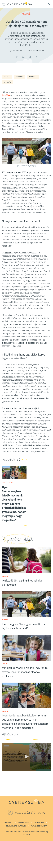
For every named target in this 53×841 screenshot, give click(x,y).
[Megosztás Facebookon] (16, 57)
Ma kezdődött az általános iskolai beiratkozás (22, 582)
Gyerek (26, 14)
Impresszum (8, 823)
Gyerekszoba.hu (15, 51)
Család (5, 663)
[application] (26, 757)
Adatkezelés (39, 823)
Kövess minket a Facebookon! (30, 813)
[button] (26, 756)
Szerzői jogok (23, 823)
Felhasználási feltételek (16, 826)
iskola (7, 77)
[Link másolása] (36, 57)
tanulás (7, 82)
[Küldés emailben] (29, 57)
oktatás (19, 77)
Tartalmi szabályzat (39, 826)
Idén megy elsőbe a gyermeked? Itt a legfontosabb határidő (24, 626)
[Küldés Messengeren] (23, 57)
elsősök (33, 77)
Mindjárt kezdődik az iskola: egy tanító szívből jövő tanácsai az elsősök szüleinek (25, 672)
